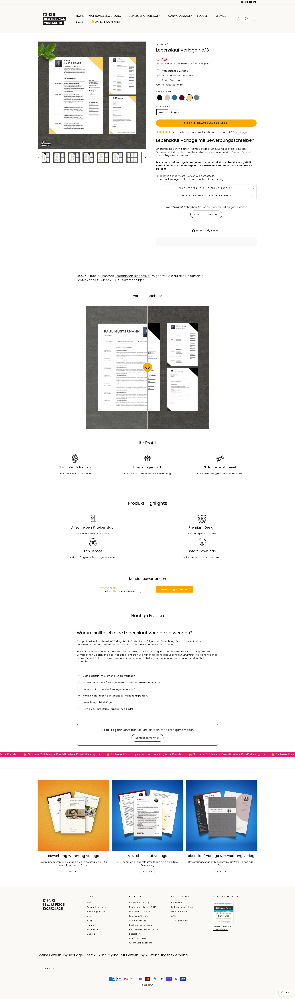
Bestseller (134, 934)
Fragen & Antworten (97, 907)
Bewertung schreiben (174, 589)
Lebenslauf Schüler (139, 916)
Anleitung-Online (96, 911)
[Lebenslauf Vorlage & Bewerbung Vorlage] (221, 815)
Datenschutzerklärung (182, 907)
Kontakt (91, 902)
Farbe (164, 91)
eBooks (202, 16)
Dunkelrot (182, 98)
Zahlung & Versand (181, 920)
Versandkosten (181, 63)
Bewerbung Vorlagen (145, 16)
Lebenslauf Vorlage (139, 911)
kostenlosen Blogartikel (132, 276)
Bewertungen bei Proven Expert (222, 927)
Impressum (177, 902)
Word (162, 112)
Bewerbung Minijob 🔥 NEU (143, 907)
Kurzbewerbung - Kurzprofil (143, 929)
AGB (173, 916)
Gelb (189, 98)
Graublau (197, 98)
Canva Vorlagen (180, 16)
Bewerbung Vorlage (139, 902)
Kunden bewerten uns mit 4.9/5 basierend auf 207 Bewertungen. (211, 132)
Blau (174, 98)
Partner (91, 925)
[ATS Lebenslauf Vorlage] (147, 815)
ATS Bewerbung (137, 920)
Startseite (161, 44)
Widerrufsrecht (179, 911)
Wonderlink (93, 929)
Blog (80, 22)
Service (221, 16)
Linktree (91, 934)
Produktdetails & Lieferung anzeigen (206, 188)
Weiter (74, 871)
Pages (175, 112)
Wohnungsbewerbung (105, 16)
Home (80, 16)
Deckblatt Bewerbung (140, 925)
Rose (167, 98)
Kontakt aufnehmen (206, 214)
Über (89, 916)
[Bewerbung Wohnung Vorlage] (73, 815)
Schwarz (160, 98)
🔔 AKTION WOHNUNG (105, 22)
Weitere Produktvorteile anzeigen (206, 195)
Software (163, 106)
